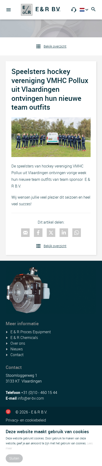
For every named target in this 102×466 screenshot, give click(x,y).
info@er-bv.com (31, 398)
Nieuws (16, 349)
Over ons (17, 343)
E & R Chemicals (24, 337)
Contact (16, 354)
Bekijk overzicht (55, 46)
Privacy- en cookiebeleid (26, 420)
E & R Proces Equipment (30, 331)
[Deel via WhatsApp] (76, 232)
